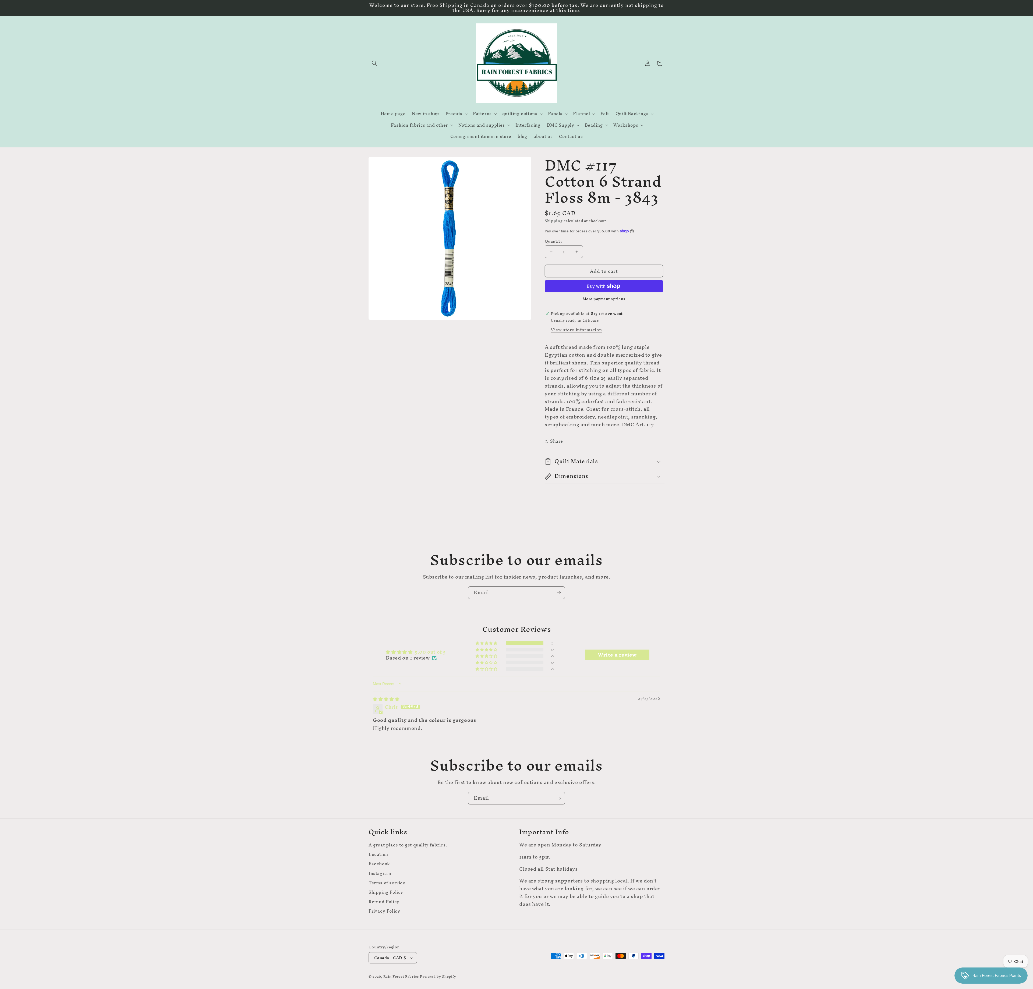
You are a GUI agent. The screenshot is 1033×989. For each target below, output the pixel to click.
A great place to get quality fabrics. (408, 846)
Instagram (380, 873)
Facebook (379, 864)
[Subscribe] (559, 592)
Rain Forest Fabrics (401, 976)
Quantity (554, 241)
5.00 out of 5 (430, 651)
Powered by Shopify (438, 976)
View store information (576, 330)
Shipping (554, 221)
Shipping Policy (386, 892)
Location (378, 854)
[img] (386, 698)
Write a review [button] (617, 655)
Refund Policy (384, 901)
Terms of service (387, 883)
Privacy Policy (384, 911)
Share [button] (556, 441)
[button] (374, 63)
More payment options (604, 299)
